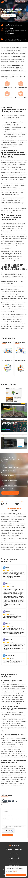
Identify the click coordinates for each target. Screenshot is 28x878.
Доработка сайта (14, 863)
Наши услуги (14, 858)
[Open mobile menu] (6, 1)
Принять (16, 874)
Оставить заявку (14, 854)
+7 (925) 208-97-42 (21, 2)
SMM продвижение (14, 865)
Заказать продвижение (8, 15)
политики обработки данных (14, 827)
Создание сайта (14, 861)
